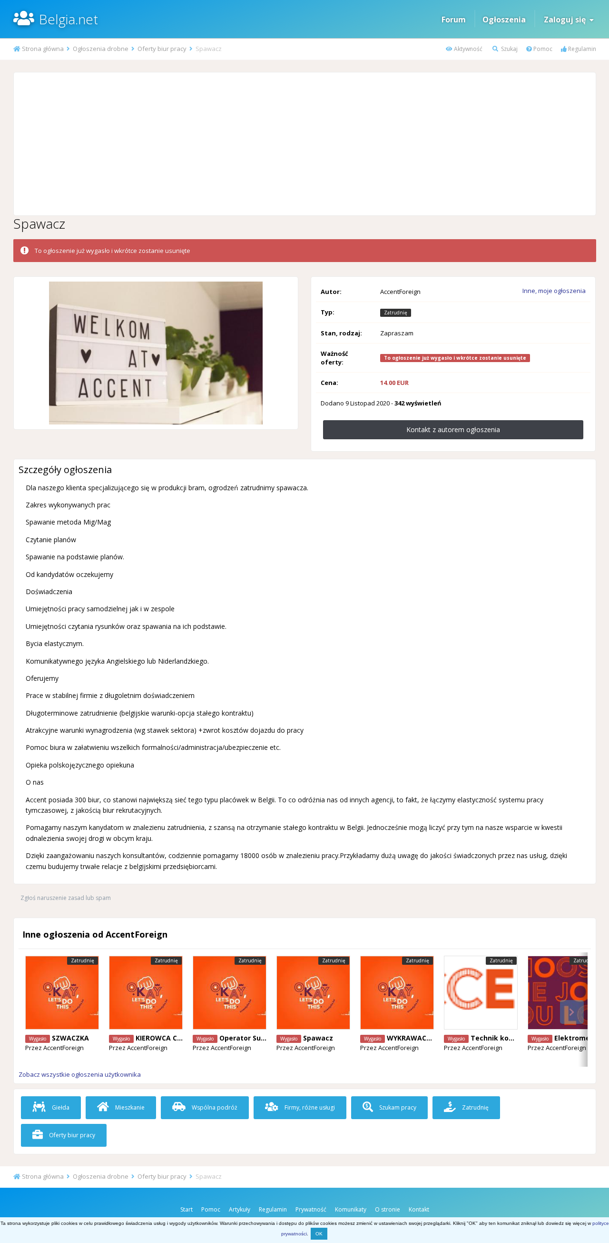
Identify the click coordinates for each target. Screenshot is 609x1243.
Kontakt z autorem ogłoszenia (453, 429)
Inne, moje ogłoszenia (554, 290)
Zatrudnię (475, 1107)
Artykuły (239, 1209)
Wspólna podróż (213, 1107)
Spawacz (318, 1037)
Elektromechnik (581, 1037)
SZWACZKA (70, 1037)
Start (186, 1209)
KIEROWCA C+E (160, 1037)
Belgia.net (68, 19)
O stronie (387, 1209)
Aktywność (467, 49)
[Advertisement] (304, 144)
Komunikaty (350, 1209)
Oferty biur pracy (71, 1135)
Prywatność (310, 1209)
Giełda (59, 1107)
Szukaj (509, 49)
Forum (454, 19)
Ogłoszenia (504, 19)
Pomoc (542, 49)
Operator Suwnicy (249, 1037)
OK (319, 1233)
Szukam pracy (397, 1107)
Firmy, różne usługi (309, 1107)
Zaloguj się (566, 19)
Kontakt (419, 1209)
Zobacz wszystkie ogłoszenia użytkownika (80, 1074)
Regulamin (581, 49)
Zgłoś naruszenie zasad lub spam (65, 898)
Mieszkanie (129, 1107)
